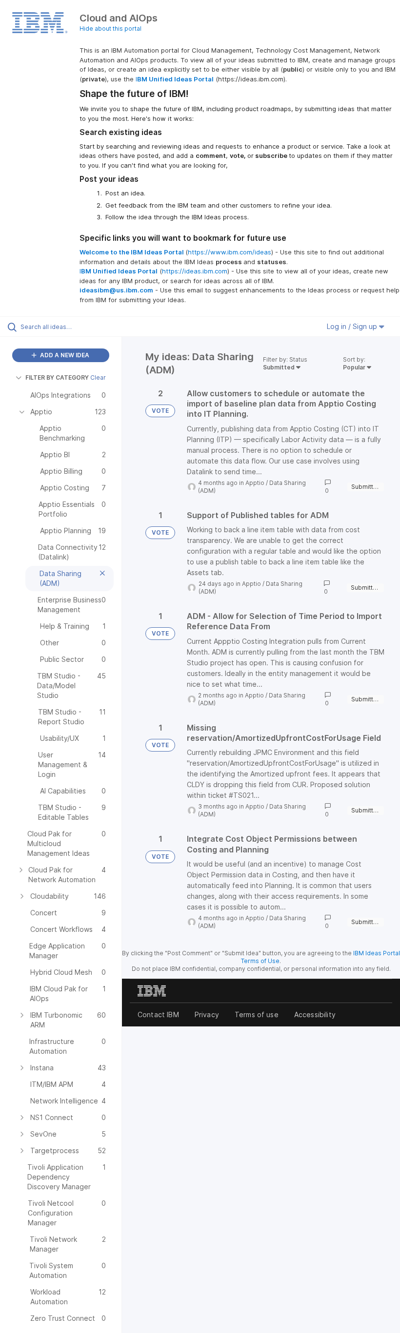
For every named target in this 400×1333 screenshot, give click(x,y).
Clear (98, 377)
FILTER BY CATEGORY (57, 377)
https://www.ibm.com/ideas (229, 252)
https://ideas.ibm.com (194, 271)
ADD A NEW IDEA (64, 355)
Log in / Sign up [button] (353, 326)
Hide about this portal (110, 28)
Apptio (254, 482)
